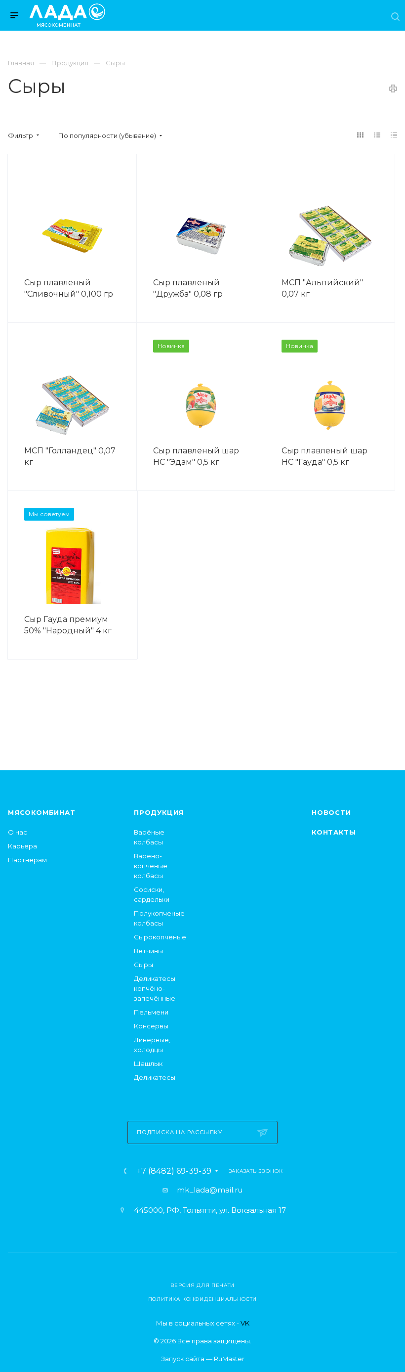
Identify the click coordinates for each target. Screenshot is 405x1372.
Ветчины (148, 951)
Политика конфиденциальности (202, 1299)
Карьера (22, 846)
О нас (17, 832)
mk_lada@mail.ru (210, 1190)
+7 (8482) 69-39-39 (174, 1171)
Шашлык (148, 1063)
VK (245, 1323)
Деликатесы (154, 1077)
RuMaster (229, 1359)
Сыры (143, 965)
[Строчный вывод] (377, 135)
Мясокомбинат (42, 812)
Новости (331, 812)
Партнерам (27, 860)
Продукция (159, 812)
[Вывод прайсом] (394, 135)
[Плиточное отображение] (360, 135)
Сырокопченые (160, 937)
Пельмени (151, 1012)
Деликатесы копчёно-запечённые (154, 988)
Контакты (334, 832)
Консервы (151, 1026)
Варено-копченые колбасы (150, 866)
